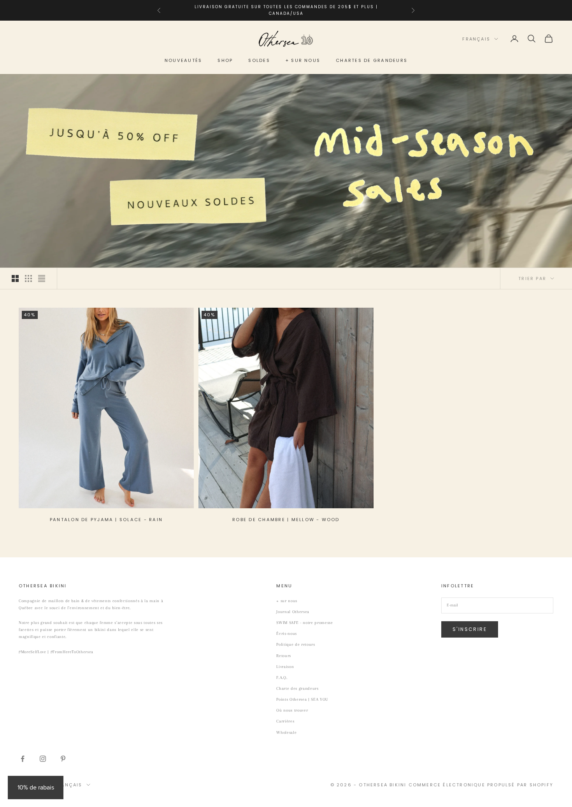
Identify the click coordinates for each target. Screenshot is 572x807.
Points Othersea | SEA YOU (302, 699)
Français (476, 39)
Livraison (285, 666)
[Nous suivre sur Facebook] (22, 759)
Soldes (259, 60)
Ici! (354, 10)
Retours (283, 655)
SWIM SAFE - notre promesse (304, 622)
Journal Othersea (292, 611)
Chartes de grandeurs (371, 60)
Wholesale (286, 732)
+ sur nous (303, 60)
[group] (286, 171)
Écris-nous (286, 633)
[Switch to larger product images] (15, 278)
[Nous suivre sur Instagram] (43, 759)
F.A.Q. (281, 677)
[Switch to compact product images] (41, 278)
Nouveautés (183, 60)
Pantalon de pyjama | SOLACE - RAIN (106, 519)
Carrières (285, 721)
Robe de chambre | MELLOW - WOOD (285, 519)
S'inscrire (470, 629)
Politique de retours (295, 644)
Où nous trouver (292, 710)
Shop (225, 60)
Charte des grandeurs (297, 688)
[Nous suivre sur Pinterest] (63, 759)
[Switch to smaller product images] (28, 278)
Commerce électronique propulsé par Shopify (481, 785)
